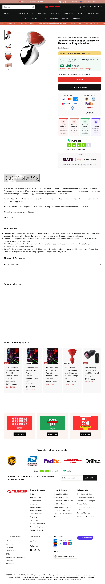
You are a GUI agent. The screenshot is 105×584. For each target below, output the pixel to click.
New (46, 19)
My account (10, 564)
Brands (65, 19)
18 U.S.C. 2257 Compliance (87, 516)
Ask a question (11, 264)
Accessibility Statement (15, 557)
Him (25, 19)
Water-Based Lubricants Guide (63, 515)
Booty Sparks (63, 48)
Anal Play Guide (59, 504)
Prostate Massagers (37, 524)
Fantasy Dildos (35, 501)
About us (9, 541)
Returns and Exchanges (86, 501)
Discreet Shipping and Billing (85, 508)
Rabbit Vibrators (36, 507)
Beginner (19, 13)
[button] (69, 104)
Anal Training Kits (36, 527)
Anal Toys (42, 13)
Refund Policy (52, 579)
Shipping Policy (63, 579)
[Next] (8, 69)
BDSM (80, 13)
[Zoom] (32, 48)
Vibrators (55, 13)
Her (98, 13)
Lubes (89, 13)
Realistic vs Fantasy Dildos (64, 501)
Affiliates (9, 547)
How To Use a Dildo (61, 497)
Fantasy (7, 13)
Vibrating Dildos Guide (62, 510)
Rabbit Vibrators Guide (62, 507)
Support (76, 19)
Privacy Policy (82, 504)
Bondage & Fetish (36, 530)
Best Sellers (35, 19)
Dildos (30, 13)
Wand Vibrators (36, 510)
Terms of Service (83, 513)
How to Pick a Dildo (61, 494)
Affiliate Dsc (11, 551)
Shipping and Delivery (85, 494)
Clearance (55, 19)
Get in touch (11, 544)
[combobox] (18, 7)
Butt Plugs (34, 520)
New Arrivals (19, 434)
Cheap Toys (52, 434)
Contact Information (28, 579)
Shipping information (14, 258)
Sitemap (9, 561)
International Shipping (85, 497)
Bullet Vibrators (36, 514)
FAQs (8, 554)
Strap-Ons (69, 13)
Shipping (71, 74)
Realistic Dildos (36, 497)
